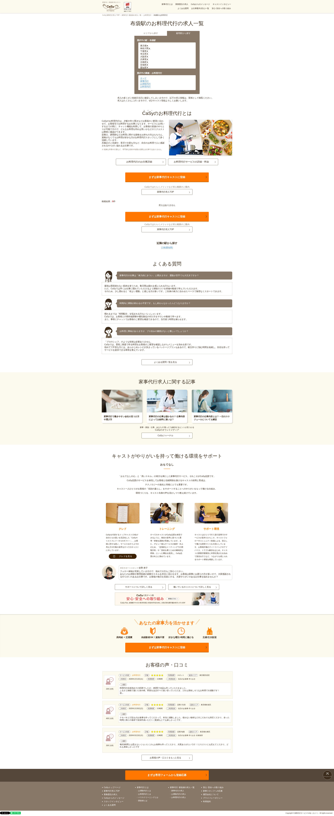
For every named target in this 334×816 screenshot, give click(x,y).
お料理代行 (147, 15)
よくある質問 (183, 8)
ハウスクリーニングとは (148, 797)
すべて (143, 78)
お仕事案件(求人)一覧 (200, 8)
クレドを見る (125, 556)
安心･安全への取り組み (221, 8)
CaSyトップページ (112, 787)
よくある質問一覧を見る (165, 362)
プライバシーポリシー (213, 798)
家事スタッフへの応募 (213, 791)
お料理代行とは (144, 794)
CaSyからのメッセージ (200, 4)
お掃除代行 (145, 84)
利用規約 (207, 801)
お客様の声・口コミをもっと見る (165, 758)
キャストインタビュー (222, 4)
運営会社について (211, 794)
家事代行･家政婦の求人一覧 (131, 15)
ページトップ (327, 776)
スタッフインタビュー (113, 801)
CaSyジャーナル (165, 435)
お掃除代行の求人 (178, 794)
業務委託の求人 (181, 4)
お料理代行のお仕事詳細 (139, 161)
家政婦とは (142, 801)
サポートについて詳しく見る (138, 587)
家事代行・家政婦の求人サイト (111, 2)
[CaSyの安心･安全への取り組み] (167, 599)
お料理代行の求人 (178, 797)
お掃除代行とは (144, 791)
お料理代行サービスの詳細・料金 (191, 161)
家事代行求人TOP (165, 192)
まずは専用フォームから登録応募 (167, 775)
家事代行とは (167, 4)
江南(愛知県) (167, 247)
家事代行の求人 (177, 791)
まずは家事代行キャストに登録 (167, 177)
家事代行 (144, 81)
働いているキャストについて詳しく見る (192, 587)
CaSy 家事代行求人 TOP (111, 15)
